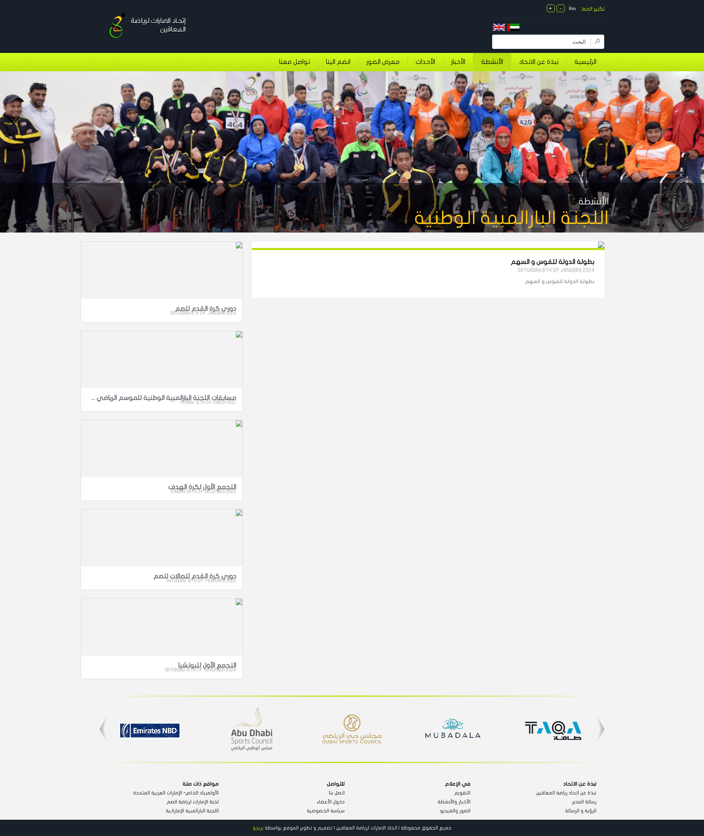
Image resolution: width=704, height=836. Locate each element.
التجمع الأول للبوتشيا (207, 665)
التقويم (462, 792)
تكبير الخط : (592, 9)
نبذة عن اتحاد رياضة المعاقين (566, 792)
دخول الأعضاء (331, 801)
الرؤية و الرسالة (580, 810)
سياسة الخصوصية (326, 810)
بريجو (258, 827)
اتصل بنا (337, 792)
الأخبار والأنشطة (454, 801)
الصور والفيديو (455, 810)
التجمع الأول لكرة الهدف (202, 487)
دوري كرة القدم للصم (205, 308)
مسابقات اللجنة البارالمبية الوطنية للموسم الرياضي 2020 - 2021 (163, 398)
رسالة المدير (584, 801)
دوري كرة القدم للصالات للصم (195, 576)
